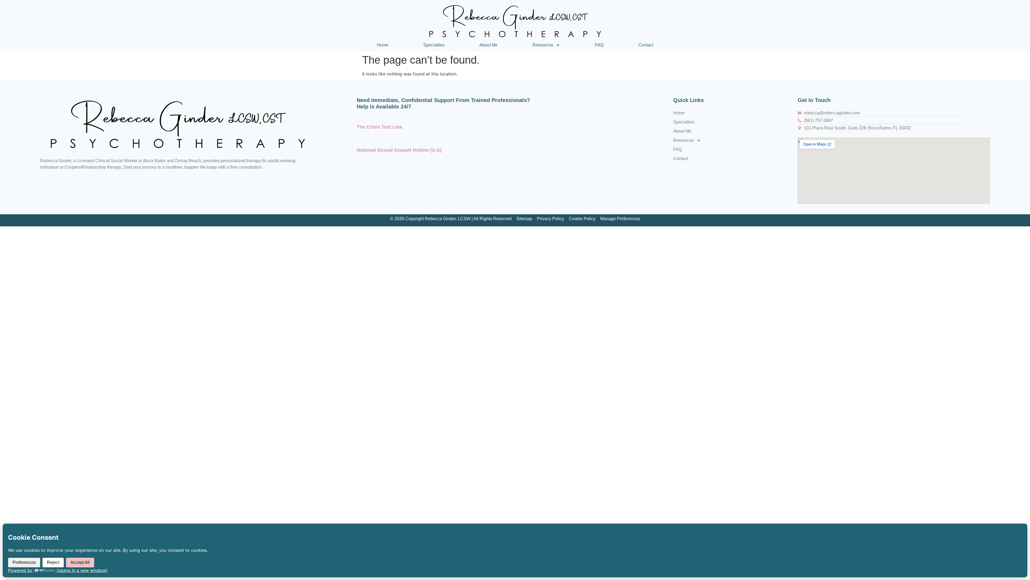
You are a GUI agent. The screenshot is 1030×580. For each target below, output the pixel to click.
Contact (645, 45)
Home (382, 45)
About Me (488, 45)
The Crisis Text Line (379, 127)
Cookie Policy (582, 218)
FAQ (599, 45)
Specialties (433, 45)
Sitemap (524, 218)
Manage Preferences (620, 218)
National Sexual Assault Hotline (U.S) (399, 150)
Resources (542, 45)
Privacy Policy (550, 218)
